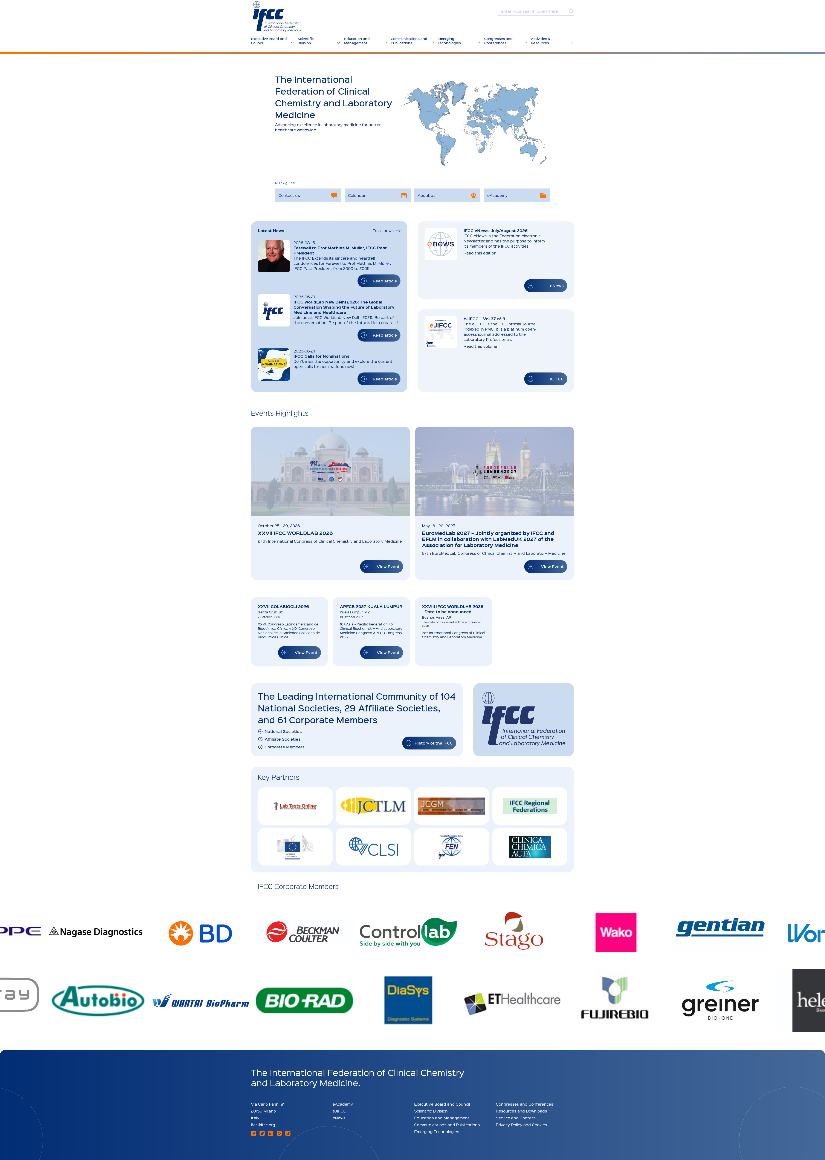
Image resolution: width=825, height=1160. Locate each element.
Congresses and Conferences (524, 1104)
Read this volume (480, 346)
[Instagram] (279, 1133)
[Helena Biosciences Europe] (686, 1000)
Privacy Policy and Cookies (521, 1124)
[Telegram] (287, 1133)
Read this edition (480, 253)
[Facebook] (253, 1133)
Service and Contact (515, 1117)
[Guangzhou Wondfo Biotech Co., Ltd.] (686, 932)
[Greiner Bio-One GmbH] (582, 1000)
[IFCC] (277, 16)
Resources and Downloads (521, 1111)
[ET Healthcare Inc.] (374, 1000)
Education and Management (441, 1117)
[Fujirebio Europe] (478, 1000)
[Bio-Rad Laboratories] (166, 1000)
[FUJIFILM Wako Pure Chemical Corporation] (478, 932)
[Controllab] (270, 932)
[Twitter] (262, 1133)
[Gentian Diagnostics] (582, 932)
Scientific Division (431, 1111)
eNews (339, 1117)
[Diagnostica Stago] (374, 932)
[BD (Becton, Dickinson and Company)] (62, 932)
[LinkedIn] (270, 1133)
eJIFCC (339, 1111)
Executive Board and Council (442, 1104)
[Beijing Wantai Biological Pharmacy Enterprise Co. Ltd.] (62, 1000)
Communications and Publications (447, 1124)
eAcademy (343, 1104)
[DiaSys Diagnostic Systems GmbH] (270, 1000)
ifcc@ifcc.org (263, 1124)
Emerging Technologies (436, 1131)
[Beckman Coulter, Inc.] (166, 932)
